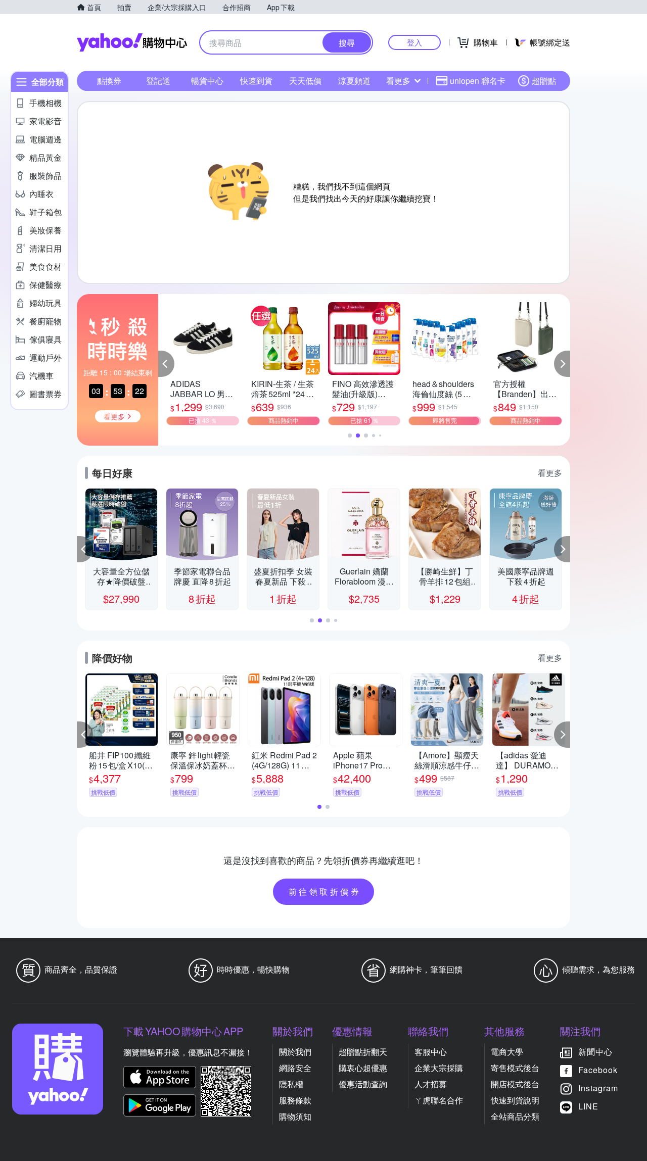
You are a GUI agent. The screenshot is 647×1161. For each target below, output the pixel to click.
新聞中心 (595, 1051)
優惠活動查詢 (363, 1084)
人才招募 (430, 1084)
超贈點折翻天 (363, 1051)
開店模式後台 (515, 1084)
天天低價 (305, 80)
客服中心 (430, 1051)
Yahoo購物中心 (132, 42)
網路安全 (295, 1068)
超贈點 (544, 80)
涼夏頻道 (354, 80)
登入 (414, 42)
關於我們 (295, 1051)
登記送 (158, 80)
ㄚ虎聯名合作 (438, 1100)
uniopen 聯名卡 (477, 80)
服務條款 (295, 1100)
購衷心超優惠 (363, 1068)
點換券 (109, 80)
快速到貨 (256, 80)
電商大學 (507, 1051)
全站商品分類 (515, 1116)
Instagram (598, 1088)
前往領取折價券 (325, 891)
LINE (588, 1106)
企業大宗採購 (438, 1068)
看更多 (398, 80)
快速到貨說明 (515, 1100)
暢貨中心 (207, 80)
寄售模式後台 (515, 1068)
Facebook (598, 1070)
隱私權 (291, 1084)
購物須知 (295, 1116)
